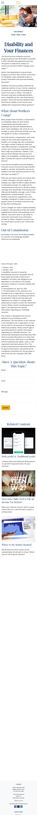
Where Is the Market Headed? (17, 544)
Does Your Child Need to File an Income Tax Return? (18, 500)
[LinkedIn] (21, 806)
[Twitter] (18, 806)
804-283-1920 (20, 787)
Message (4, 392)
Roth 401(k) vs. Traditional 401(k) (18, 456)
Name (3, 370)
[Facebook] (15, 806)
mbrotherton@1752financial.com (18, 804)
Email (3, 381)
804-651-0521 (21, 789)
